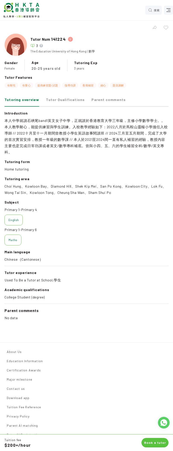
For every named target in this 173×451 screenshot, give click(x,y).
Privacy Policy (18, 416)
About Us (14, 352)
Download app (18, 398)
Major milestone (19, 379)
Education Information (25, 361)
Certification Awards (24, 370)
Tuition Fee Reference (24, 407)
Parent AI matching (22, 425)
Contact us (16, 388)
